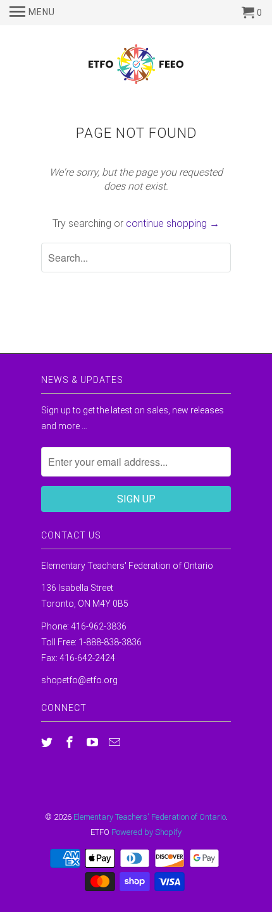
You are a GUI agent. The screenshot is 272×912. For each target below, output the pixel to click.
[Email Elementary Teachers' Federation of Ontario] (116, 742)
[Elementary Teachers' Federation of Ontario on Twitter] (48, 742)
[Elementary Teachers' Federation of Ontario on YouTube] (94, 742)
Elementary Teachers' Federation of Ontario (149, 817)
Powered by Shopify (146, 832)
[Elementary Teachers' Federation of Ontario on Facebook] (71, 742)
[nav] (32, 12)
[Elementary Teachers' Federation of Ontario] (136, 66)
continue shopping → (172, 223)
